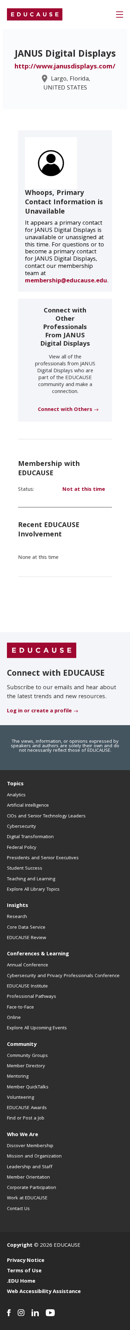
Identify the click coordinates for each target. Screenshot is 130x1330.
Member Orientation (28, 1177)
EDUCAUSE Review (26, 938)
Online (14, 1018)
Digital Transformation (30, 837)
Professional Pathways (31, 997)
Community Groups (27, 1056)
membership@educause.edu (66, 281)
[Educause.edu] (41, 650)
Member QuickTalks (28, 1087)
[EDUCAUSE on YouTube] (50, 1312)
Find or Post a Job (25, 1118)
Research (17, 917)
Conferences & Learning (38, 954)
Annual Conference (27, 965)
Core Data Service (26, 927)
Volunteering (20, 1098)
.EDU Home (21, 1281)
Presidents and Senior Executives (43, 858)
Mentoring (17, 1076)
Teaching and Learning (31, 879)
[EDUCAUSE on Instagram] (21, 1312)
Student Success (24, 868)
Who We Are (22, 1135)
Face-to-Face (20, 1007)
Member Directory (26, 1066)
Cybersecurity (21, 827)
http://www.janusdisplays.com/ (65, 67)
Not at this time (83, 489)
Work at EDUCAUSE (27, 1198)
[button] (119, 14)
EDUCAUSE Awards (27, 1108)
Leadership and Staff (29, 1167)
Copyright (20, 1245)
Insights (17, 905)
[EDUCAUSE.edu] (34, 14)
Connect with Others (65, 409)
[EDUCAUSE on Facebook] (9, 1312)
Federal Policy (21, 848)
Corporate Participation (31, 1188)
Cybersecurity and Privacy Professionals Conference (63, 976)
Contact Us (18, 1209)
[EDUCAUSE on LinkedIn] (35, 1312)
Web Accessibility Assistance (44, 1291)
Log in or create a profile (39, 711)
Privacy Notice (25, 1260)
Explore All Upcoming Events (37, 1028)
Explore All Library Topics (33, 889)
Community (21, 1044)
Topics (15, 784)
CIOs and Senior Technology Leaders (46, 816)
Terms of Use (24, 1271)
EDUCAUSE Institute (27, 986)
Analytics (16, 795)
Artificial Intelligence (28, 805)
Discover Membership (30, 1146)
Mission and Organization (34, 1156)
